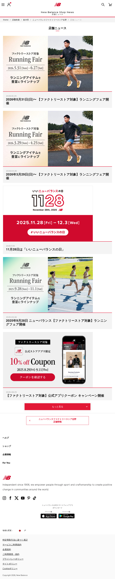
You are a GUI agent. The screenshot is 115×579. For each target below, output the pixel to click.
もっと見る (57, 406)
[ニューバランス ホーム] (57, 4)
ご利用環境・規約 (11, 554)
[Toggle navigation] (3, 4)
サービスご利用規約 (12, 544)
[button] (9, 4)
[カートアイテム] (110, 4)
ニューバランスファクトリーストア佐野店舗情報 (57, 420)
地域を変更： (8, 530)
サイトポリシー (10, 563)
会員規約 (7, 549)
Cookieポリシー (10, 568)
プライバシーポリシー (13, 559)
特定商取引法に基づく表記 (15, 540)
